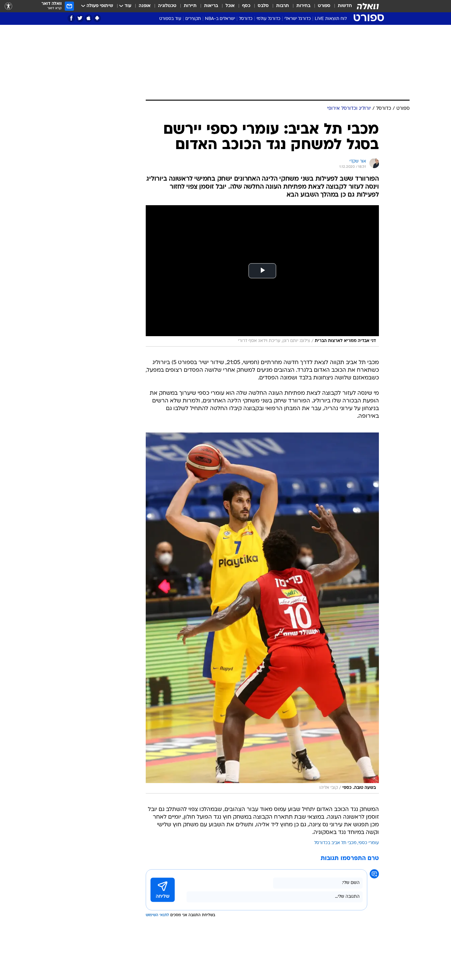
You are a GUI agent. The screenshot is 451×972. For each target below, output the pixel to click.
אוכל (230, 6)
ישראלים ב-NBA (220, 19)
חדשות (345, 6)
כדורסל (245, 19)
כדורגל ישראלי (297, 19)
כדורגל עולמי (268, 19)
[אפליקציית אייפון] (88, 18)
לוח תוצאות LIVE (331, 19)
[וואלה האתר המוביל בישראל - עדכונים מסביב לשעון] (368, 6)
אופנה (145, 6)
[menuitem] (341, 6)
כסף (246, 6)
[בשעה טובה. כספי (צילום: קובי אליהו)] (262, 612)
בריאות (211, 6)
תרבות (282, 6)
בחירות (303, 6)
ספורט (324, 6)
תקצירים (193, 19)
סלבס (263, 6)
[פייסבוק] (71, 18)
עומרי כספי (368, 843)
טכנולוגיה (167, 6)
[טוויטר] (80, 18)
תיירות (190, 6)
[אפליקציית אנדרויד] (97, 18)
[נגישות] (8, 6)
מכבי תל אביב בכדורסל (335, 843)
